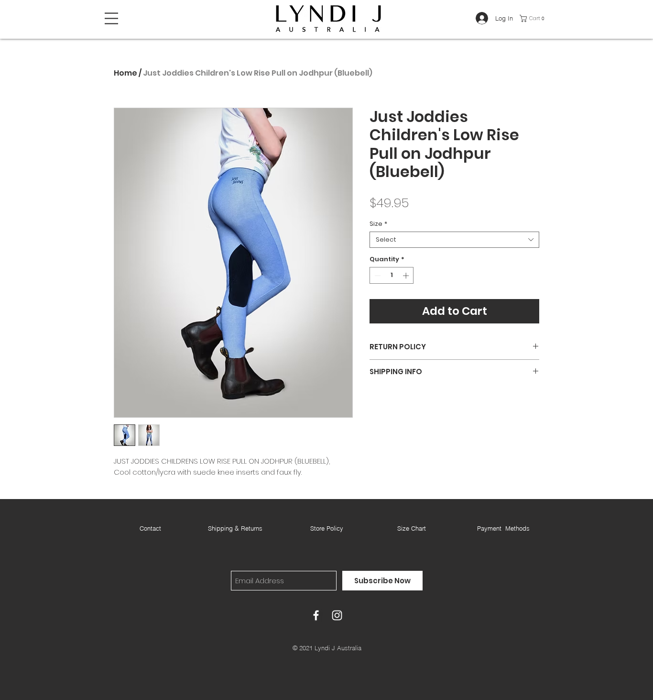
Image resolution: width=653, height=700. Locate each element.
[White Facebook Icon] (316, 615)
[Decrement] (376, 275)
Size (378, 224)
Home (125, 72)
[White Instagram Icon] (337, 615)
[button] (111, 18)
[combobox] (454, 240)
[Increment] (407, 275)
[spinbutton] (391, 275)
